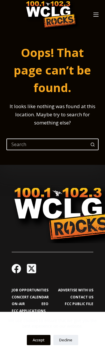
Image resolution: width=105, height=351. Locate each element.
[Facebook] (16, 268)
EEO (44, 304)
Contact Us (81, 297)
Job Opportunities (30, 290)
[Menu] (96, 14)
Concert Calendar (30, 297)
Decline (65, 340)
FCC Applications (29, 311)
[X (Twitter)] (31, 268)
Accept (39, 340)
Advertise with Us (75, 290)
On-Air (18, 304)
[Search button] (93, 144)
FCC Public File (79, 304)
